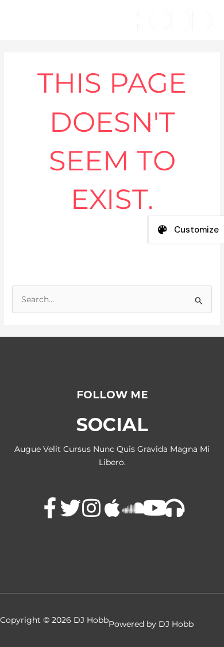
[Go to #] (50, 509)
